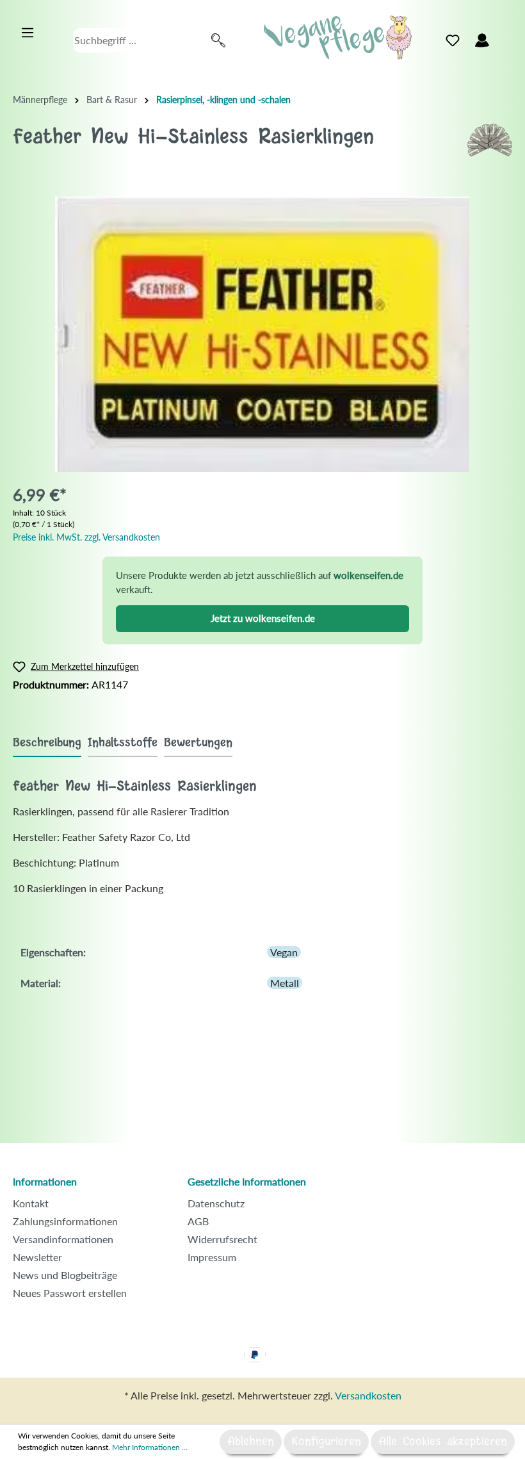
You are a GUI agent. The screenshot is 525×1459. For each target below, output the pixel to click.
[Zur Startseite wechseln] (338, 37)
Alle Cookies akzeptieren (442, 1441)
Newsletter (37, 1257)
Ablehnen (250, 1441)
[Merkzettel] (452, 40)
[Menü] (27, 32)
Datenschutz (216, 1203)
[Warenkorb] (504, 37)
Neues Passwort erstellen (70, 1293)
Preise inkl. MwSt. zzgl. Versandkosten (86, 537)
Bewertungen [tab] (198, 743)
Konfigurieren (326, 1441)
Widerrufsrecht (222, 1239)
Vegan (284, 952)
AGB (198, 1221)
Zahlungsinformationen (65, 1221)
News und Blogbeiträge (65, 1275)
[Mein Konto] (482, 40)
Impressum (212, 1257)
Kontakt (31, 1203)
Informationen (45, 1181)
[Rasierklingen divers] (489, 139)
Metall (284, 983)
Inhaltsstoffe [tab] (123, 743)
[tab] (47, 742)
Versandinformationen (63, 1239)
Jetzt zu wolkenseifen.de (263, 618)
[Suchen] (218, 40)
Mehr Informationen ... (150, 1447)
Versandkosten (368, 1395)
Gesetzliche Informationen (247, 1181)
